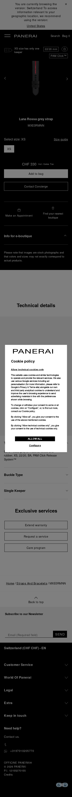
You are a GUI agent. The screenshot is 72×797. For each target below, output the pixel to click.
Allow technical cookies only (27, 369)
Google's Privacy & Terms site (25, 387)
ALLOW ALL (35, 438)
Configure (35, 445)
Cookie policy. (28, 411)
